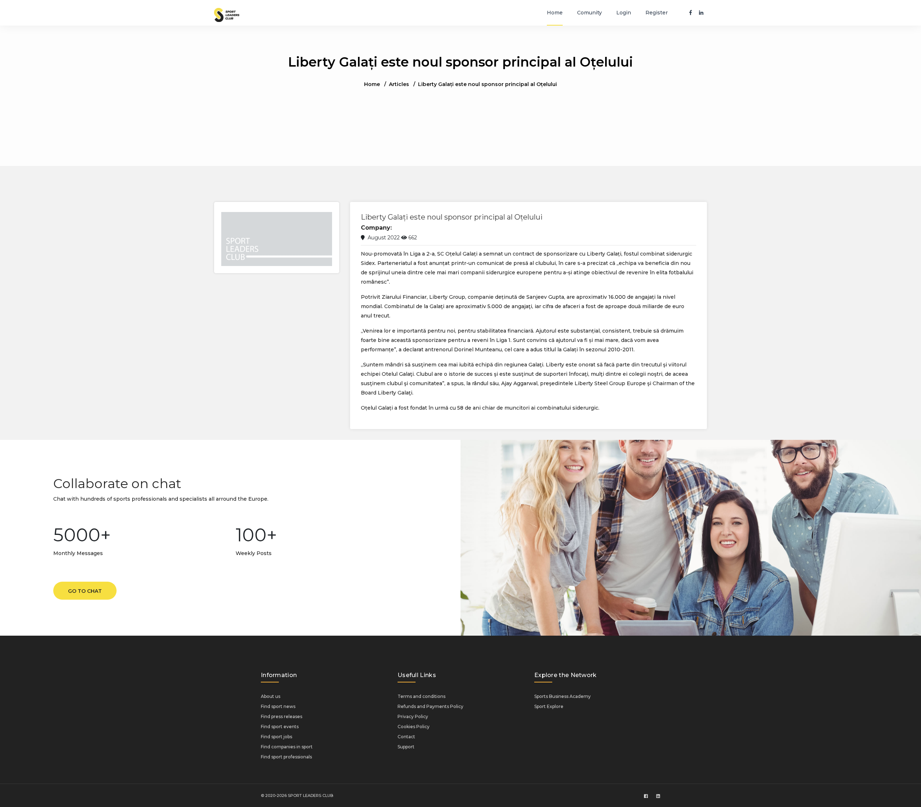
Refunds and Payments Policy (430, 706)
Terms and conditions (421, 696)
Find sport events (280, 726)
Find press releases (281, 716)
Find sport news (278, 706)
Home (555, 12)
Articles (399, 84)
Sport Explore (548, 706)
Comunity (589, 12)
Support (406, 746)
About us (270, 696)
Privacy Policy (413, 716)
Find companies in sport (287, 746)
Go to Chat (85, 591)
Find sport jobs (276, 736)
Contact (406, 736)
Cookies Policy (414, 726)
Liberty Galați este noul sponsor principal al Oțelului (452, 217)
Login (623, 12)
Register (656, 12)
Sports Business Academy (562, 696)
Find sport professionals (286, 756)
